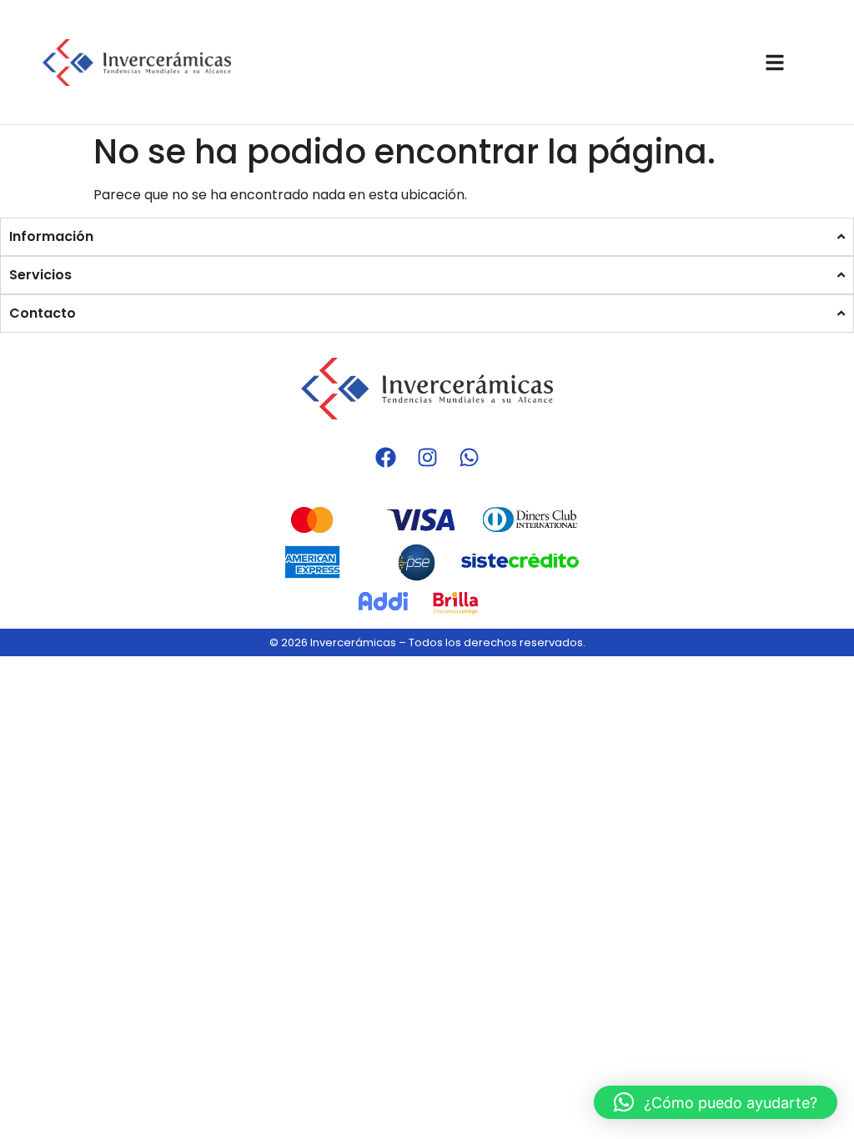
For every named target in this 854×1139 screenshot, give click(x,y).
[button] (715, 1102)
